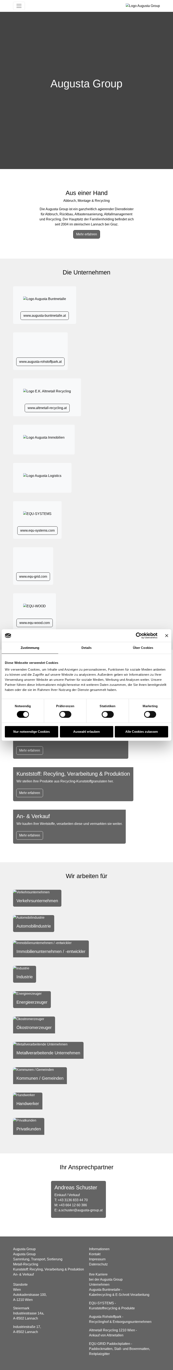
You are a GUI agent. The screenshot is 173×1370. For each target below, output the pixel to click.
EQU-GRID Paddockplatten (109, 1343)
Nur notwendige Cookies (31, 731)
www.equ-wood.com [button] (34, 623)
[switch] (65, 714)
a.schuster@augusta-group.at (80, 1210)
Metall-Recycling (25, 1264)
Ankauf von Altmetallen (106, 1335)
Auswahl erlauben (86, 731)
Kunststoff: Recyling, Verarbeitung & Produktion (48, 1269)
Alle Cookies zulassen (141, 731)
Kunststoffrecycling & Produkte (112, 1308)
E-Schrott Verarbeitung (132, 1294)
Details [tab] (86, 648)
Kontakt (94, 1254)
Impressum (97, 1259)
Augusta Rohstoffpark (105, 1316)
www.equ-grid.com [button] (33, 576)
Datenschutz (98, 1264)
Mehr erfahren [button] (86, 234)
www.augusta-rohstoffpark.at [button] (40, 361)
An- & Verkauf (23, 1274)
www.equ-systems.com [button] (37, 530)
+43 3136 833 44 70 (73, 1200)
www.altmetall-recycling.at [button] (47, 408)
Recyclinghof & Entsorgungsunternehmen (120, 1322)
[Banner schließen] (166, 635)
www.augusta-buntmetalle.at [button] (44, 315)
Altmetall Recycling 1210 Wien (112, 1330)
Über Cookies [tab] (143, 648)
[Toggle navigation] (19, 6)
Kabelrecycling (100, 1294)
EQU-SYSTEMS (101, 1303)
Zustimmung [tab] (30, 648)
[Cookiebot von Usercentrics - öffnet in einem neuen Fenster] (138, 635)
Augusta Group (24, 1254)
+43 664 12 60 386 (73, 1205)
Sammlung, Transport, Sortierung (37, 1259)
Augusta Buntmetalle (104, 1289)
